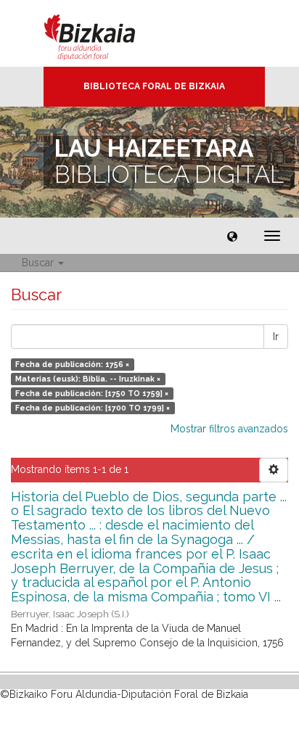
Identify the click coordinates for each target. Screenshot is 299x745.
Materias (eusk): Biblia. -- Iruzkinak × (87, 378)
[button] (232, 235)
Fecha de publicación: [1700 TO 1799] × (92, 407)
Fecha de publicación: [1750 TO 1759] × (91, 393)
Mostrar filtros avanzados (229, 429)
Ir (276, 336)
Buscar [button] (39, 262)
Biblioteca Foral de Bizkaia (154, 86)
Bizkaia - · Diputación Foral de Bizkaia (105, 33)
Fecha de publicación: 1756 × (72, 364)
